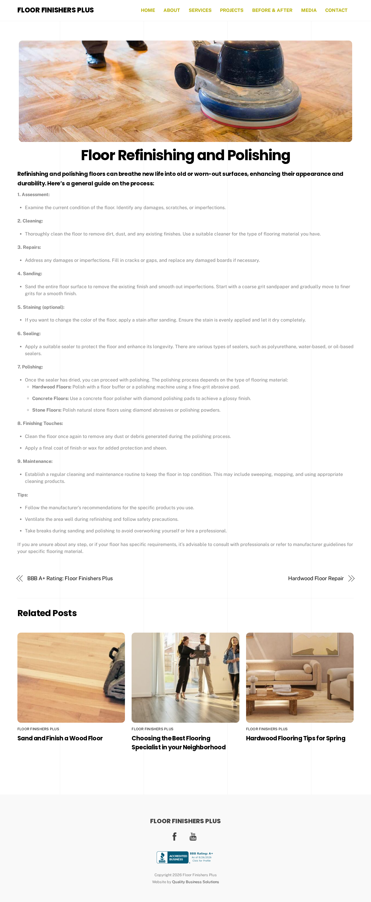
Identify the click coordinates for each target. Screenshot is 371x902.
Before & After (272, 10)
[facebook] (175, 836)
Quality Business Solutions (195, 882)
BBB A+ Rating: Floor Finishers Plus (70, 578)
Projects (231, 10)
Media (309, 10)
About (171, 10)
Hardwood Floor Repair (316, 578)
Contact (336, 10)
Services (200, 10)
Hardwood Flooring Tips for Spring (295, 738)
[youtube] (194, 836)
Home (148, 10)
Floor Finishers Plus (38, 729)
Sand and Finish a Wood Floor (60, 738)
